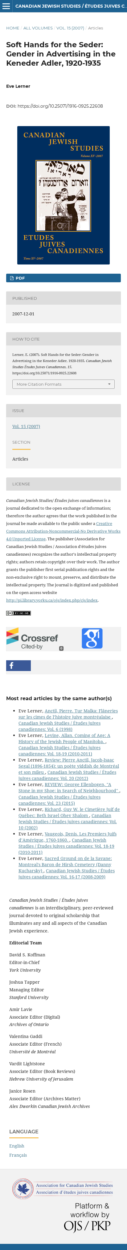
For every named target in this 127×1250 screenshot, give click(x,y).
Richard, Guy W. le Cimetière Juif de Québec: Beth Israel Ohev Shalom (69, 812)
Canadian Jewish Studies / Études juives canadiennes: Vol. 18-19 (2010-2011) (59, 751)
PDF (19, 278)
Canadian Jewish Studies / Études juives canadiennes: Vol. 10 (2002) (67, 821)
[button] (18, 665)
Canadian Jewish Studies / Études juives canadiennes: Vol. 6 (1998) (59, 726)
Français (18, 1155)
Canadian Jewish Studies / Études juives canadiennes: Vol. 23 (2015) (59, 800)
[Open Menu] (6, 6)
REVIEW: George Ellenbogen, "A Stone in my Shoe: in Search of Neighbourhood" (68, 787)
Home (12, 27)
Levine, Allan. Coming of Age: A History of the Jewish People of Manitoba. (64, 738)
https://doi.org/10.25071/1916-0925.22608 (60, 106)
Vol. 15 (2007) (70, 27)
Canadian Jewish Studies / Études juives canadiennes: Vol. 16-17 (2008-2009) (66, 874)
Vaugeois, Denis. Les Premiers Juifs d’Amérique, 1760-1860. (67, 837)
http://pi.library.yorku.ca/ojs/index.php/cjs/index (52, 600)
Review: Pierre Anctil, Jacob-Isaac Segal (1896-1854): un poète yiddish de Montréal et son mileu (68, 766)
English (16, 1146)
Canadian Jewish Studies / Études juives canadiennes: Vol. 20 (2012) (67, 775)
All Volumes (38, 27)
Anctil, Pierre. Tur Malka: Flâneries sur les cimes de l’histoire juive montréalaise (68, 714)
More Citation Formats (39, 384)
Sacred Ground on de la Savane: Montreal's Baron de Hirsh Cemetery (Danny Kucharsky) (65, 864)
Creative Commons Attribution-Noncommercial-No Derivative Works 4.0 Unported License (63, 531)
